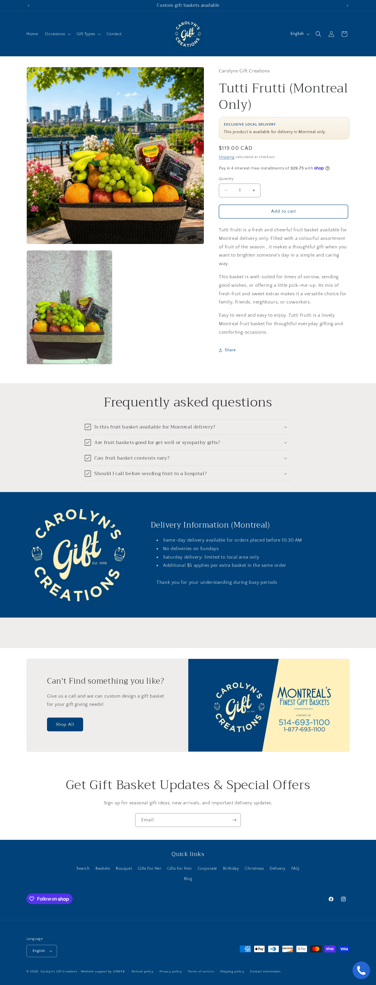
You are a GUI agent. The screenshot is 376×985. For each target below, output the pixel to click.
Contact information (265, 971)
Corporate (207, 868)
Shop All (65, 724)
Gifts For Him (179, 868)
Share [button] (230, 350)
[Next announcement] (347, 5)
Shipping (226, 157)
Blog (188, 879)
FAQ (295, 868)
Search (83, 868)
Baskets (102, 868)
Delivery (278, 868)
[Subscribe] (234, 820)
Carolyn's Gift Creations (59, 971)
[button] (57, 34)
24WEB (119, 971)
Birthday (231, 868)
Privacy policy (171, 971)
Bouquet (124, 868)
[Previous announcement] (28, 5)
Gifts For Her (150, 868)
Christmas (254, 868)
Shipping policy (232, 971)
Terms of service (201, 971)
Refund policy (143, 971)
